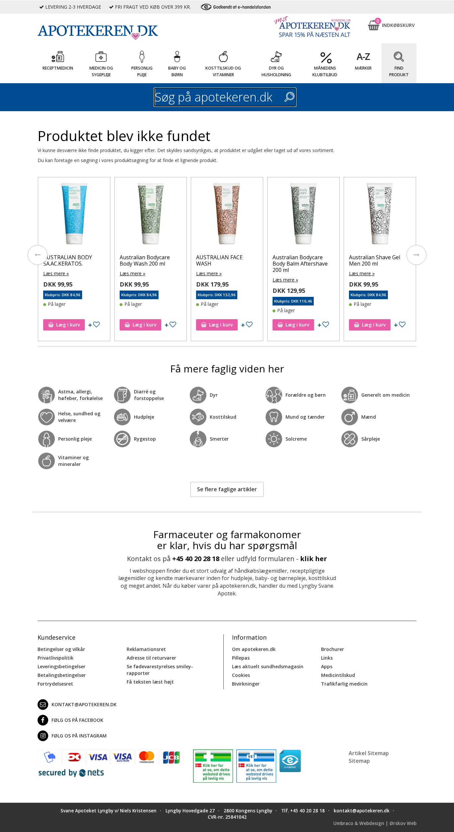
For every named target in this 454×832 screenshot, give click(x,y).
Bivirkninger (246, 684)
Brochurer (332, 649)
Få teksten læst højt (150, 682)
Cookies (241, 675)
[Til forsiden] (110, 32)
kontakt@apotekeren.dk (84, 704)
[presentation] (38, 255)
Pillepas (241, 658)
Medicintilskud (338, 675)
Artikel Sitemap (369, 753)
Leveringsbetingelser (61, 666)
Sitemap (359, 760)
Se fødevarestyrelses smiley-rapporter (160, 669)
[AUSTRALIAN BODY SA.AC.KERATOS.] (74, 215)
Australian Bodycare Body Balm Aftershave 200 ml (300, 264)
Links (327, 658)
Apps (326, 666)
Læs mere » (56, 273)
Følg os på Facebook (77, 720)
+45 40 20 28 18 (195, 558)
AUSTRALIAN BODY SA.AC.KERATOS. (67, 260)
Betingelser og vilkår (61, 649)
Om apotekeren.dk (254, 649)
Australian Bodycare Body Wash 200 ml (145, 260)
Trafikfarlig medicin (344, 684)
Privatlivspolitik (55, 658)
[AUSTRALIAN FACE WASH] (227, 215)
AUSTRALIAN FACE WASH (219, 260)
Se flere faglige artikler (227, 489)
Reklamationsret (146, 649)
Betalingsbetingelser (62, 675)
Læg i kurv (68, 324)
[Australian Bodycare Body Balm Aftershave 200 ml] (303, 215)
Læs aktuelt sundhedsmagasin (267, 666)
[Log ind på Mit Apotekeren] (312, 26)
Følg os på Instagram (79, 735)
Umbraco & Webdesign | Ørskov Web (374, 823)
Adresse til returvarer (151, 658)
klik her (313, 558)
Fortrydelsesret (55, 684)
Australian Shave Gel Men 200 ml (374, 260)
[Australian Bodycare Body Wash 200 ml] (150, 215)
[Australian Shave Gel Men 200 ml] (380, 215)
